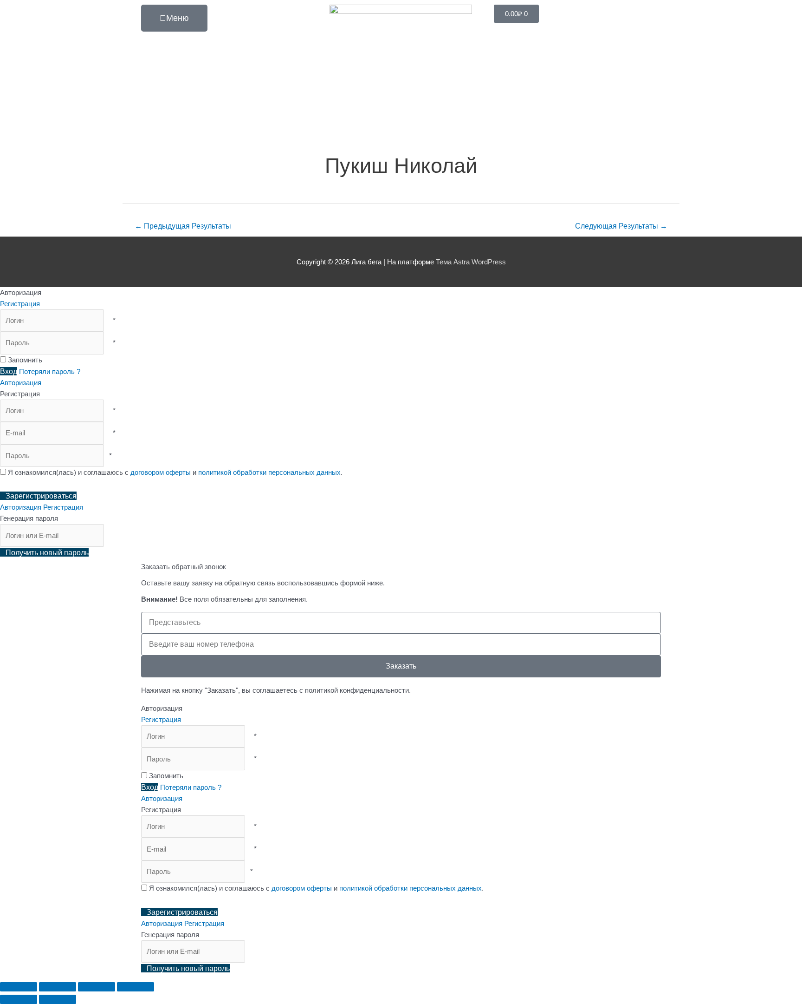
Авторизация (20, 383)
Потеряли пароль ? (49, 371)
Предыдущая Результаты (183, 226)
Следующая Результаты (621, 226)
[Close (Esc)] (18, 986)
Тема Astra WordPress (471, 262)
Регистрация (20, 304)
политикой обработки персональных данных (269, 472)
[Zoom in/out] (135, 986)
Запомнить (25, 360)
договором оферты (160, 472)
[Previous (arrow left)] (18, 999)
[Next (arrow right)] (57, 999)
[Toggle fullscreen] (96, 986)
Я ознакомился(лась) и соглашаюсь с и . (174, 472)
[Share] (57, 986)
